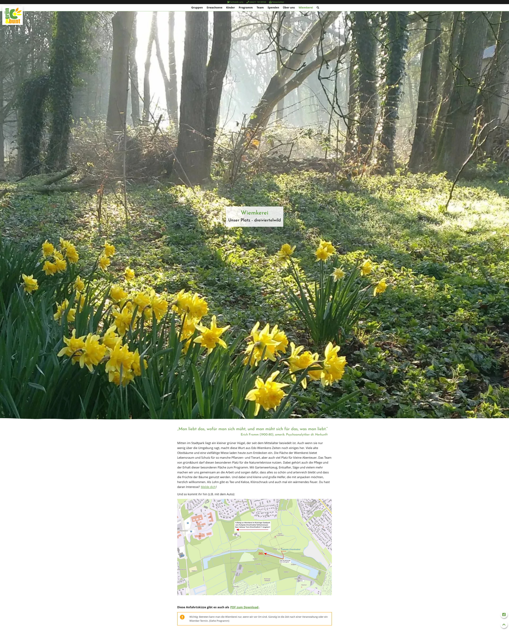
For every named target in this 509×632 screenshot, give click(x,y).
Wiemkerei (306, 7)
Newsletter (277, 2)
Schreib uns (236, 2)
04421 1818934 (257, 2)
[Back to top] (504, 625)
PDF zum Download (244, 607)
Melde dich (208, 487)
